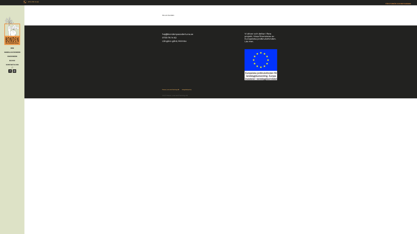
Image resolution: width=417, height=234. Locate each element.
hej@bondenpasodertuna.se (177, 34)
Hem (12, 48)
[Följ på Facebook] (10, 71)
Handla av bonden (12, 52)
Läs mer (249, 41)
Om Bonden (12, 56)
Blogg (12, 61)
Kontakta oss (12, 65)
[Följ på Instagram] (14, 71)
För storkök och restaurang (398, 4)
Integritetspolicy (187, 89)
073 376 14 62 (33, 2)
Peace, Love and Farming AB (170, 89)
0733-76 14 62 (169, 37)
